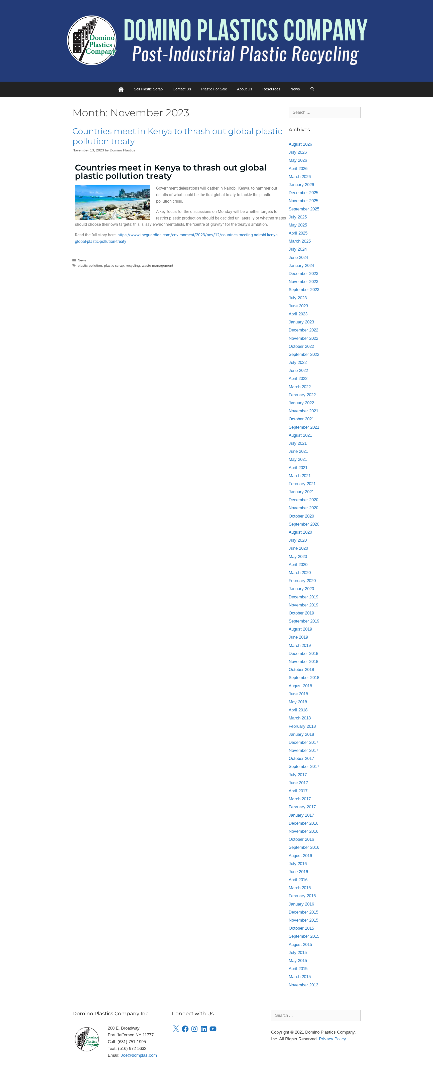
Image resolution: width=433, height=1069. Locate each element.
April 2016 (298, 879)
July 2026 (298, 152)
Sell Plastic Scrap (148, 89)
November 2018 (303, 661)
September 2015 (304, 936)
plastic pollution (90, 265)
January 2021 (301, 491)
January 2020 (301, 588)
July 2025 (298, 217)
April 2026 (298, 168)
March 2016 (300, 887)
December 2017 (303, 742)
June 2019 (298, 637)
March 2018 (300, 718)
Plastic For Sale (214, 89)
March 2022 (300, 386)
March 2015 (300, 976)
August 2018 (300, 686)
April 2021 (298, 467)
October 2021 (301, 419)
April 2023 (298, 314)
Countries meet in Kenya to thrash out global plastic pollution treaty (177, 136)
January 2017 (301, 815)
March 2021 (300, 475)
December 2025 (303, 192)
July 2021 (298, 443)
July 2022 (298, 362)
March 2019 (300, 645)
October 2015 (301, 928)
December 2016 (303, 823)
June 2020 (298, 548)
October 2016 (301, 839)
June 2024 (298, 257)
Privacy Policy (332, 1039)
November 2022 (303, 338)
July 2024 (298, 249)
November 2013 (303, 985)
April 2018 (298, 710)
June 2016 (298, 871)
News (295, 89)
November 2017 (303, 750)
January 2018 (301, 734)
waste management (157, 265)
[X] (176, 1029)
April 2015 (298, 968)
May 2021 (298, 459)
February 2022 (302, 394)
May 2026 (298, 160)
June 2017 (298, 782)
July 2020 (298, 540)
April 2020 (298, 564)
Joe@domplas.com (139, 1055)
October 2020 (301, 516)
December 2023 (303, 273)
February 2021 (302, 483)
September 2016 (304, 847)
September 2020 (304, 524)
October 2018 (301, 669)
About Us (244, 89)
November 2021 (303, 411)
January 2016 (301, 904)
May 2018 (298, 702)
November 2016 (303, 831)
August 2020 (300, 532)
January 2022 (301, 403)
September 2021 (304, 427)
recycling (133, 265)
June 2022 (298, 370)
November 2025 (303, 200)
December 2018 (303, 653)
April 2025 (298, 233)
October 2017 (301, 758)
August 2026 (300, 144)
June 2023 (298, 306)
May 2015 (298, 960)
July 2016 (298, 863)
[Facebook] (185, 1029)
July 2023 (298, 298)
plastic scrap (114, 265)
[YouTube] (213, 1029)
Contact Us (182, 89)
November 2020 (303, 507)
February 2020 (302, 580)
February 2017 (302, 807)
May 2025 (298, 225)
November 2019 (303, 605)
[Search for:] (325, 112)
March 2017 (300, 799)
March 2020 (300, 572)
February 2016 (302, 895)
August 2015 (300, 944)
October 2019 (301, 613)
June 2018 (298, 694)
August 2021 (300, 435)
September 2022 (304, 354)
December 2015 (303, 912)
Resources (271, 89)
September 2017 (304, 766)
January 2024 (301, 265)
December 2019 (303, 597)
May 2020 (298, 556)
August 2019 (300, 629)
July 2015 (298, 952)
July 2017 (298, 774)
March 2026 (300, 176)
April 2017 (298, 791)
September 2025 (304, 209)
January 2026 (301, 184)
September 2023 (304, 289)
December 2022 (303, 330)
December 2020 (303, 499)
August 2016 (300, 855)
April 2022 (298, 378)
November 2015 (303, 920)
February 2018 (302, 726)
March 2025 (300, 241)
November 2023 (303, 281)
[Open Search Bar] (312, 89)
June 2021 (298, 451)
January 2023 (301, 322)
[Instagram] (194, 1029)
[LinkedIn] (204, 1029)
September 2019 (304, 621)
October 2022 (301, 346)
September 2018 (304, 677)
